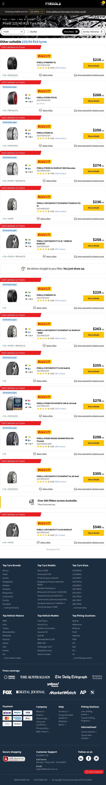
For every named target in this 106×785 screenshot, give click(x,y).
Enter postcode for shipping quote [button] (91, 75)
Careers (39, 715)
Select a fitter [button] (48, 75)
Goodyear (7, 604)
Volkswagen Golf (44, 646)
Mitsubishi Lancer (44, 650)
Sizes (21, 19)
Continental (8, 596)
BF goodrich (8, 592)
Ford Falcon (42, 620)
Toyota (6, 628)
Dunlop (6, 600)
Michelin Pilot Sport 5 (46, 588)
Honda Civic (42, 624)
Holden (6, 650)
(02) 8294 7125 (42, 755)
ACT (74, 650)
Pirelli (5, 574)
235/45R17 (77, 578)
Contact (63, 711)
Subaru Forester (44, 654)
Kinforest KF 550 (44, 574)
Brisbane (76, 628)
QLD (74, 646)
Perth (74, 632)
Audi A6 (40, 635)
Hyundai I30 (42, 632)
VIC (73, 643)
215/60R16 (77, 574)
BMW (5, 620)
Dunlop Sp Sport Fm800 (47, 607)
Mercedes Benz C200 (46, 639)
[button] (59, 68)
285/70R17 (77, 600)
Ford (5, 624)
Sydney (75, 620)
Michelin (6, 585)
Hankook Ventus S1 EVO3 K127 (50, 595)
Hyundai (6, 639)
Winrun (6, 570)
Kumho (6, 578)
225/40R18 (30, 19)
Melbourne (77, 624)
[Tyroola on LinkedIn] (80, 758)
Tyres (13, 19)
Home (5, 19)
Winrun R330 (42, 570)
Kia (4, 654)
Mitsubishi (7, 635)
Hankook (6, 589)
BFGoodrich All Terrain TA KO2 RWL (52, 592)
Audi (4, 646)
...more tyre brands (11, 607)
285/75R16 (77, 604)
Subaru (6, 643)
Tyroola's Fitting (88, 719)
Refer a (41, 731)
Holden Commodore (46, 628)
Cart (104, 2)
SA (73, 654)
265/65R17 (77, 585)
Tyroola (41, 718)
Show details (93, 65)
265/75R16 (77, 596)
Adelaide (76, 635)
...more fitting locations (82, 658)
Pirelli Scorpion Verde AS (47, 578)
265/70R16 (77, 589)
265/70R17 (77, 592)
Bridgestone (8, 581)
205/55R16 (77, 570)
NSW (74, 639)
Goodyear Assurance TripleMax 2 (51, 603)
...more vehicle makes (12, 658)
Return (61, 724)
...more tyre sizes (79, 607)
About (39, 711)
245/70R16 (77, 581)
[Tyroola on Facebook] (88, 758)
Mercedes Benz (9, 632)
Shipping (62, 721)
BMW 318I (41, 643)
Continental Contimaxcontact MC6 (52, 599)
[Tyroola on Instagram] (96, 758)
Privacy (42, 728)
